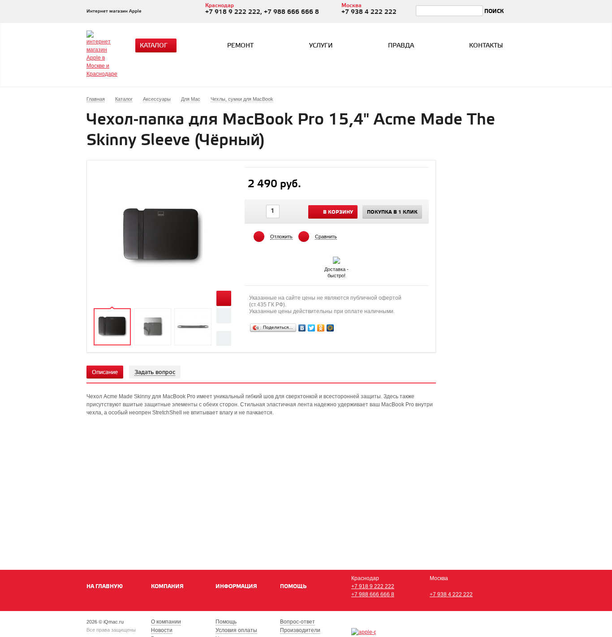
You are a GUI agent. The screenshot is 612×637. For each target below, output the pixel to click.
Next (223, 338)
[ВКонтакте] (302, 328)
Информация (236, 586)
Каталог (154, 46)
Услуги (321, 46)
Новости (161, 630)
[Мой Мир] (330, 328)
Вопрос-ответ (297, 622)
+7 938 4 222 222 (451, 594)
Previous (223, 315)
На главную (104, 586)
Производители (300, 630)
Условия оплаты (236, 630)
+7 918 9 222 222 (372, 586)
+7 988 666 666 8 (372, 594)
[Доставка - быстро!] (336, 258)
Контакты (486, 46)
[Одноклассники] (321, 328)
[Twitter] (311, 328)
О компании (166, 622)
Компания (167, 586)
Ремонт (240, 46)
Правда (401, 46)
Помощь (293, 586)
